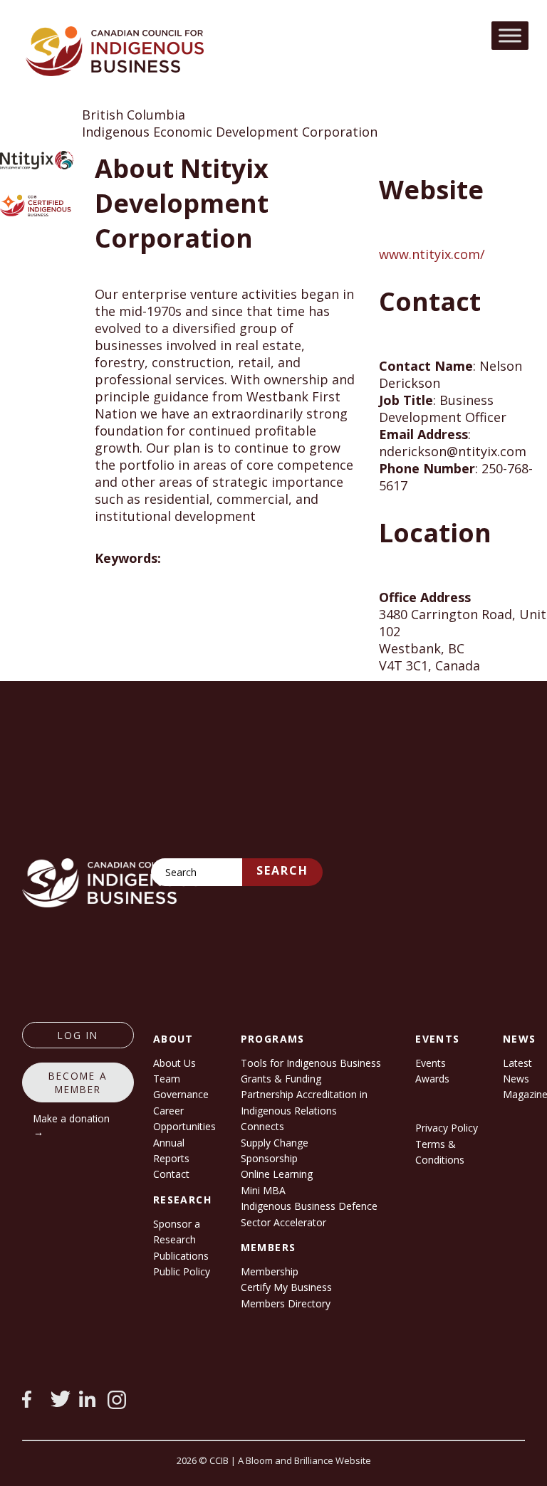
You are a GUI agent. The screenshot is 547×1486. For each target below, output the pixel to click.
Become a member (78, 1082)
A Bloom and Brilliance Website (304, 1460)
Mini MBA (263, 1190)
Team (166, 1078)
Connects (262, 1126)
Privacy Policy (446, 1127)
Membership (269, 1271)
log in (78, 1035)
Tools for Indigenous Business (311, 1063)
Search (282, 870)
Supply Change (274, 1142)
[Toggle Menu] (510, 35)
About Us (174, 1063)
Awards (432, 1078)
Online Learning (277, 1174)
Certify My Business (286, 1287)
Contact (171, 1174)
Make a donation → (71, 1125)
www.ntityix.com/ (432, 254)
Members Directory (285, 1303)
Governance (181, 1094)
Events (430, 1063)
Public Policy (181, 1271)
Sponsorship (269, 1158)
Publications (181, 1256)
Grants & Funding (281, 1078)
